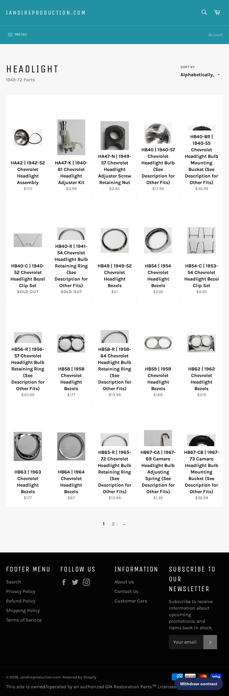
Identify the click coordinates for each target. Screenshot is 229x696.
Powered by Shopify (79, 677)
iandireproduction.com (46, 12)
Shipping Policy (23, 610)
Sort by (187, 67)
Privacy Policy (20, 591)
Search (13, 582)
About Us (124, 582)
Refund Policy (20, 601)
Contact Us (126, 591)
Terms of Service (23, 620)
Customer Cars (130, 601)
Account (215, 34)
